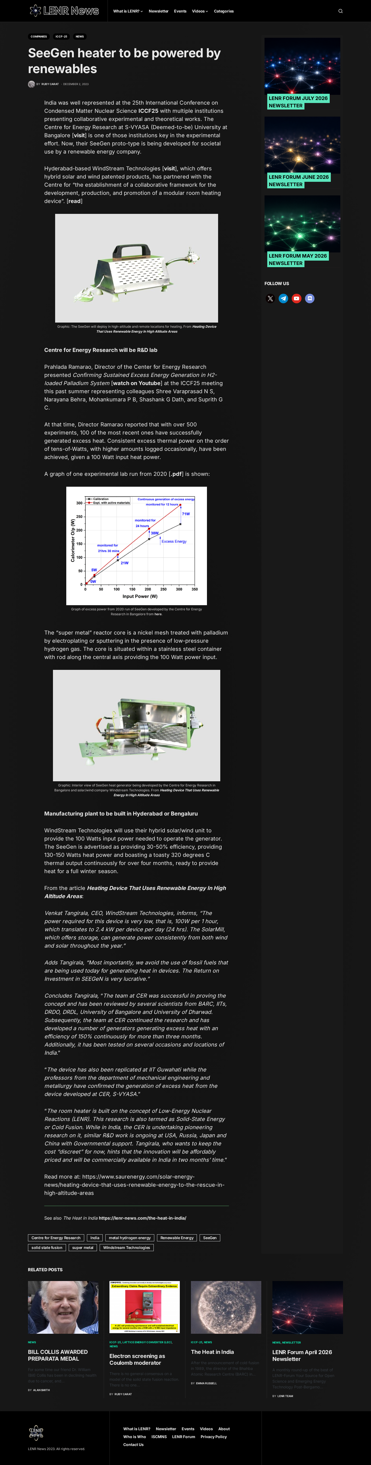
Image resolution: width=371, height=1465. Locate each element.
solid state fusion (47, 1247)
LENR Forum (183, 1436)
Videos (206, 1428)
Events (188, 1428)
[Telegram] (283, 298)
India (94, 1237)
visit (79, 135)
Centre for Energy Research (56, 1237)
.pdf (176, 474)
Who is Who (134, 1436)
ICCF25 (148, 111)
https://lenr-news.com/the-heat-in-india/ (142, 1218)
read (74, 201)
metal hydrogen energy (130, 1237)
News (80, 36)
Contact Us (133, 1444)
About (224, 1428)
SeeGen (210, 1237)
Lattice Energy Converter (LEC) (147, 1342)
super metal (82, 1247)
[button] (340, 10)
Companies (39, 36)
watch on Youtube (137, 383)
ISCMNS (159, 1436)
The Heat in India (212, 1352)
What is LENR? (136, 1428)
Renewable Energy (177, 1237)
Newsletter (291, 1342)
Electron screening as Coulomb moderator (137, 1359)
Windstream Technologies (126, 1247)
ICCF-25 (61, 36)
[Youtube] (296, 298)
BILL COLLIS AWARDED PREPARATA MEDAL (57, 1355)
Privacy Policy (214, 1436)
